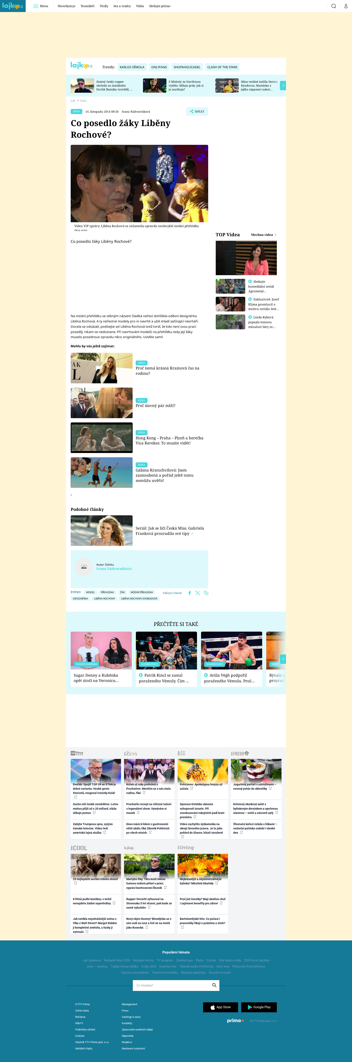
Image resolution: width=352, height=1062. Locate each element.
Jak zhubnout (92, 960)
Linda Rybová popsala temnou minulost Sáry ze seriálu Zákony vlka (262, 324)
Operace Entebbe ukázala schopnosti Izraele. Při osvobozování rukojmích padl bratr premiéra (202, 811)
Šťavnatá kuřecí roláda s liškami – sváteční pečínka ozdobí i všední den (255, 828)
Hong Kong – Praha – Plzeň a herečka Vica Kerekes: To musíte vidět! (170, 440)
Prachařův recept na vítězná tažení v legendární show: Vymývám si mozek (148, 809)
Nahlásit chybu (83, 1048)
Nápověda (127, 1035)
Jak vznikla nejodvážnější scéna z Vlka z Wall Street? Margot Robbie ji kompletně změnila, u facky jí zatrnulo (95, 925)
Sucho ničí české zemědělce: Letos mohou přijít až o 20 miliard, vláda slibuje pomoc (95, 809)
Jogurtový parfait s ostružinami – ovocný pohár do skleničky (254, 786)
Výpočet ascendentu (135, 972)
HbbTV (79, 1023)
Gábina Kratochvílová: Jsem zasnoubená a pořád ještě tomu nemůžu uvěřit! (165, 475)
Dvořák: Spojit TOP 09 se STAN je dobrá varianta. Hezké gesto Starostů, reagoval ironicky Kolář (94, 789)
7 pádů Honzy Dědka (124, 966)
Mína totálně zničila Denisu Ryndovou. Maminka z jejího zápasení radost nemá (259, 87)
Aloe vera (223, 966)
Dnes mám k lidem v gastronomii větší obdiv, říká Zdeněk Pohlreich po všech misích (147, 828)
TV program (165, 960)
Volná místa (82, 1010)
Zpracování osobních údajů (137, 1029)
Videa (140, 6)
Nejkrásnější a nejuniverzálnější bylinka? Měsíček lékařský (200, 881)
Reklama (80, 1016)
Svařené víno (168, 966)
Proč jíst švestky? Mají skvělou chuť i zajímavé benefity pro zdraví (203, 901)
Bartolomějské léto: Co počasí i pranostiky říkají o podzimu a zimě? (202, 921)
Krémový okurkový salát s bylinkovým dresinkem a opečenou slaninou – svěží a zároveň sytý (255, 809)
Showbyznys (66, 6)
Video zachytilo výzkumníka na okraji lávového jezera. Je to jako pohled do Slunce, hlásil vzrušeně (201, 828)
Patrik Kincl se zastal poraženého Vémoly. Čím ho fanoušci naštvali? (164, 678)
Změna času (184, 960)
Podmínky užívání (85, 1029)
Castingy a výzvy (131, 1016)
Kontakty (127, 1023)
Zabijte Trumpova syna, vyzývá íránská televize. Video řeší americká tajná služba (93, 828)
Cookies (80, 1035)
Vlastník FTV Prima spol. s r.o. (92, 1042)
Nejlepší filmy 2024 (117, 960)
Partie (200, 960)
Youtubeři (88, 6)
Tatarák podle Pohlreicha (196, 966)
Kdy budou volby (230, 960)
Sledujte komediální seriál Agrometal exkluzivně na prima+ (261, 290)
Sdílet (199, 113)
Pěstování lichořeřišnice (248, 966)
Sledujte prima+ (160, 6)
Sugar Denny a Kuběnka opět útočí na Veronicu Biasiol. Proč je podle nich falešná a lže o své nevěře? (98, 678)
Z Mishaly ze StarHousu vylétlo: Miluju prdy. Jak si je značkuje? (186, 85)
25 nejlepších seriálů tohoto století (95, 879)
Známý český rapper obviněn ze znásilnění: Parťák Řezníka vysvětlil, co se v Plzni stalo (114, 87)
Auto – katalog (97, 966)
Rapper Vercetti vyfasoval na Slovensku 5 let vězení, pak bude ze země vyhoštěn (149, 903)
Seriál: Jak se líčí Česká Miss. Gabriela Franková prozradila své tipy (170, 531)
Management (129, 1004)
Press (125, 1010)
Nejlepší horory (143, 960)
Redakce (127, 1042)
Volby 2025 (148, 966)
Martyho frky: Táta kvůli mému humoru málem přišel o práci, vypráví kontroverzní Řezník (145, 883)
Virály (104, 6)
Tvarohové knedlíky (165, 972)
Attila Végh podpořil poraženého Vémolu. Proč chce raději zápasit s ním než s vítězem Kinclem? (227, 678)
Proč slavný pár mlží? (155, 405)
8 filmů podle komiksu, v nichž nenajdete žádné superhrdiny (92, 901)
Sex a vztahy (122, 6)
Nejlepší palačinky (193, 972)
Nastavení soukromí (133, 1048)
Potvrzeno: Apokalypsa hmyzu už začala (201, 786)
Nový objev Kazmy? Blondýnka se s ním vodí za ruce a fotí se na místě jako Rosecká (148, 923)
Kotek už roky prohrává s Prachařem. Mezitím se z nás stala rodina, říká (148, 789)
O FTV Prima (82, 1004)
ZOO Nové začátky (256, 960)
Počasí (211, 960)
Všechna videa (262, 235)
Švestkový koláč (220, 972)
